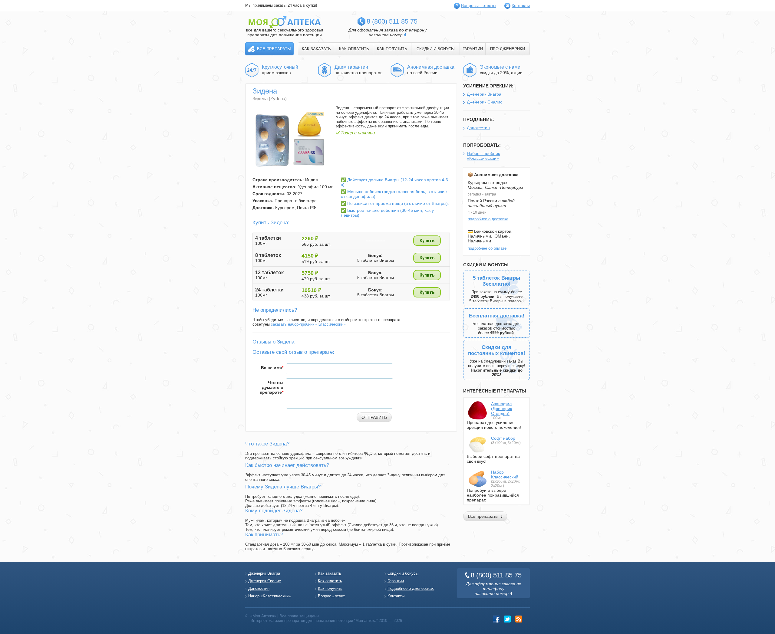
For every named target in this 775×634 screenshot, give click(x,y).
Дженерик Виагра (484, 94)
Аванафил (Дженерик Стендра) (501, 408)
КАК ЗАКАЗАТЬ (316, 49)
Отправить (374, 417)
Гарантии (396, 581)
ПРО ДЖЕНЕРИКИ (507, 49)
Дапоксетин (478, 127)
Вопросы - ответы (478, 5)
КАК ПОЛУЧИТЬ (392, 49)
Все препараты (274, 49)
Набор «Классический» (269, 596)
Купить (427, 240)
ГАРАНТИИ (473, 49)
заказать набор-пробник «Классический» (308, 324)
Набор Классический (504, 474)
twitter (507, 619)
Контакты (521, 5)
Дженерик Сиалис (484, 102)
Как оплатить (330, 581)
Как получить (330, 588)
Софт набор (503, 438)
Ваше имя (272, 367)
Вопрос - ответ (331, 596)
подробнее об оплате (487, 248)
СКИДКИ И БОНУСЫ (436, 49)
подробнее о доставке (488, 219)
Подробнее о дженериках (411, 588)
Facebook (496, 619)
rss (518, 619)
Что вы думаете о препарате (271, 387)
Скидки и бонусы (403, 573)
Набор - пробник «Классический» (483, 156)
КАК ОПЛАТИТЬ (354, 49)
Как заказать (329, 573)
